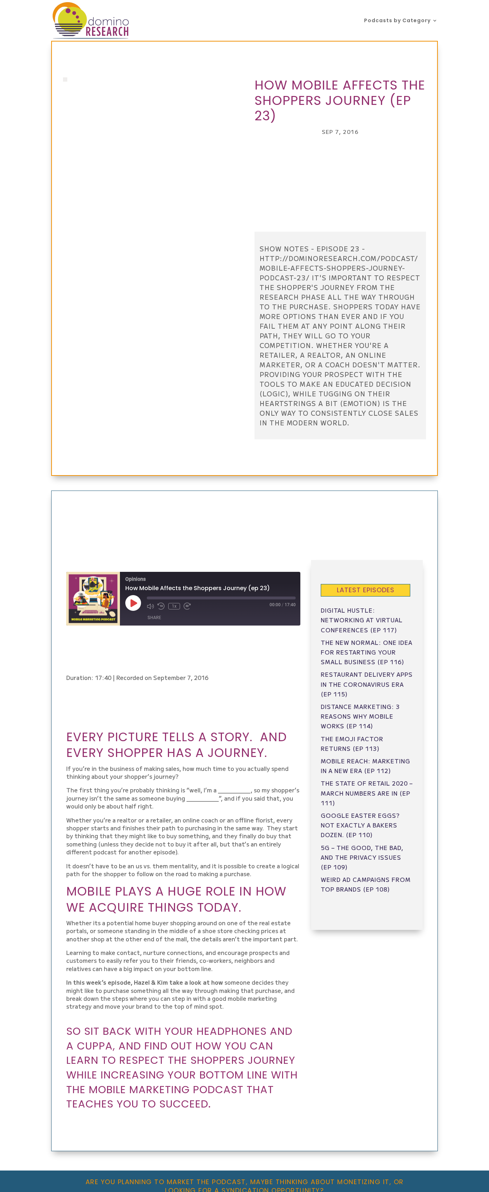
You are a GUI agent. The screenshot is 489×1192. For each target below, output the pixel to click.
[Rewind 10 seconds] (161, 606)
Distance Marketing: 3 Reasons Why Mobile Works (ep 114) (360, 716)
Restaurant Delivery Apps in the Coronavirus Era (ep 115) (367, 684)
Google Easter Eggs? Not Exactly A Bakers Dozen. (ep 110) (360, 825)
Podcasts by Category (397, 21)
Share (154, 617)
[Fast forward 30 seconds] (187, 606)
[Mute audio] (150, 606)
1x (174, 606)
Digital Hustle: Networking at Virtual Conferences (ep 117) (362, 620)
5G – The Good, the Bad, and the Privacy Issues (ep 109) (362, 857)
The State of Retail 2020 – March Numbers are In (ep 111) (367, 793)
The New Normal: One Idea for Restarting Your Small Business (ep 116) (366, 652)
